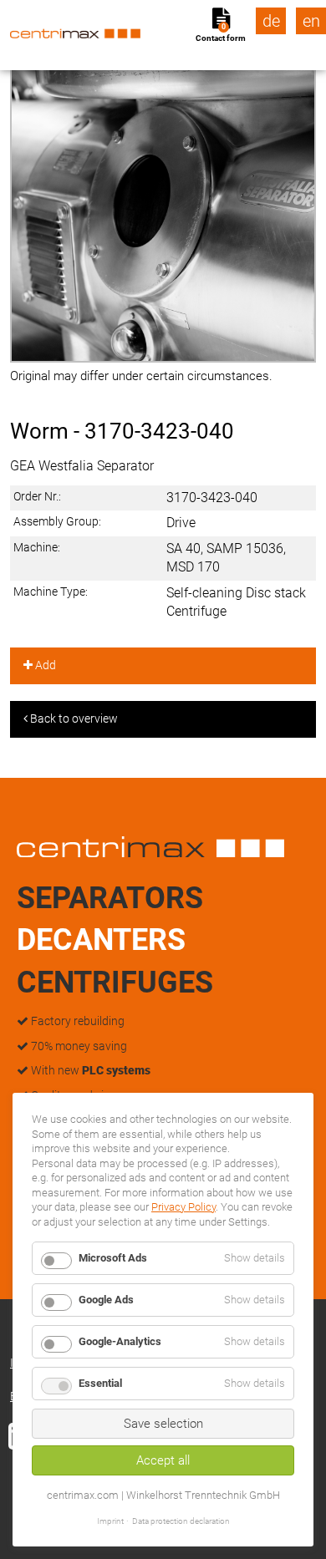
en (311, 21)
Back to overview (73, 718)
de (271, 21)
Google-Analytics (120, 1341)
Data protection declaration (181, 1521)
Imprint (110, 1521)
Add (44, 665)
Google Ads (106, 1299)
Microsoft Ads (113, 1258)
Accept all (163, 1460)
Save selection (163, 1423)
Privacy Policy (183, 1207)
